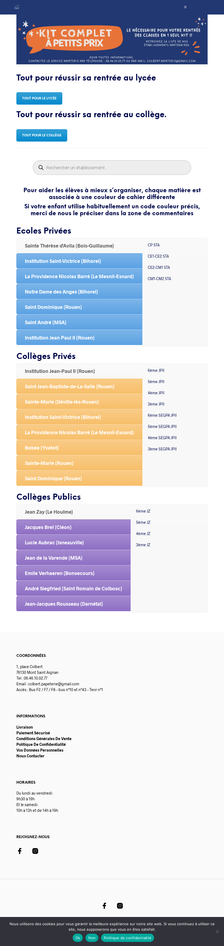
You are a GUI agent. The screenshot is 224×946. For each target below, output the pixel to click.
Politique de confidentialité (127, 938)
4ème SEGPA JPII (162, 437)
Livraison (24, 727)
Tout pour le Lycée (39, 98)
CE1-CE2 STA (158, 256)
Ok (77, 938)
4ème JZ (143, 533)
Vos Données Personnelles (39, 750)
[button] (181, 7)
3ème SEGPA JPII (162, 449)
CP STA (154, 245)
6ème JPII (156, 370)
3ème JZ (143, 544)
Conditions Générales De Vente (44, 738)
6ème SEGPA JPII (162, 415)
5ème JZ (143, 522)
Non (92, 938)
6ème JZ (143, 511)
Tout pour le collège (41, 135)
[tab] (79, 245)
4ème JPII (156, 392)
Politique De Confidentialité (41, 744)
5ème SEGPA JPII (162, 426)
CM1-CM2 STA (159, 278)
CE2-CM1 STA (159, 267)
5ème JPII (156, 381)
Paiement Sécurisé (33, 733)
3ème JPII (156, 404)
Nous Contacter (30, 756)
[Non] (217, 931)
